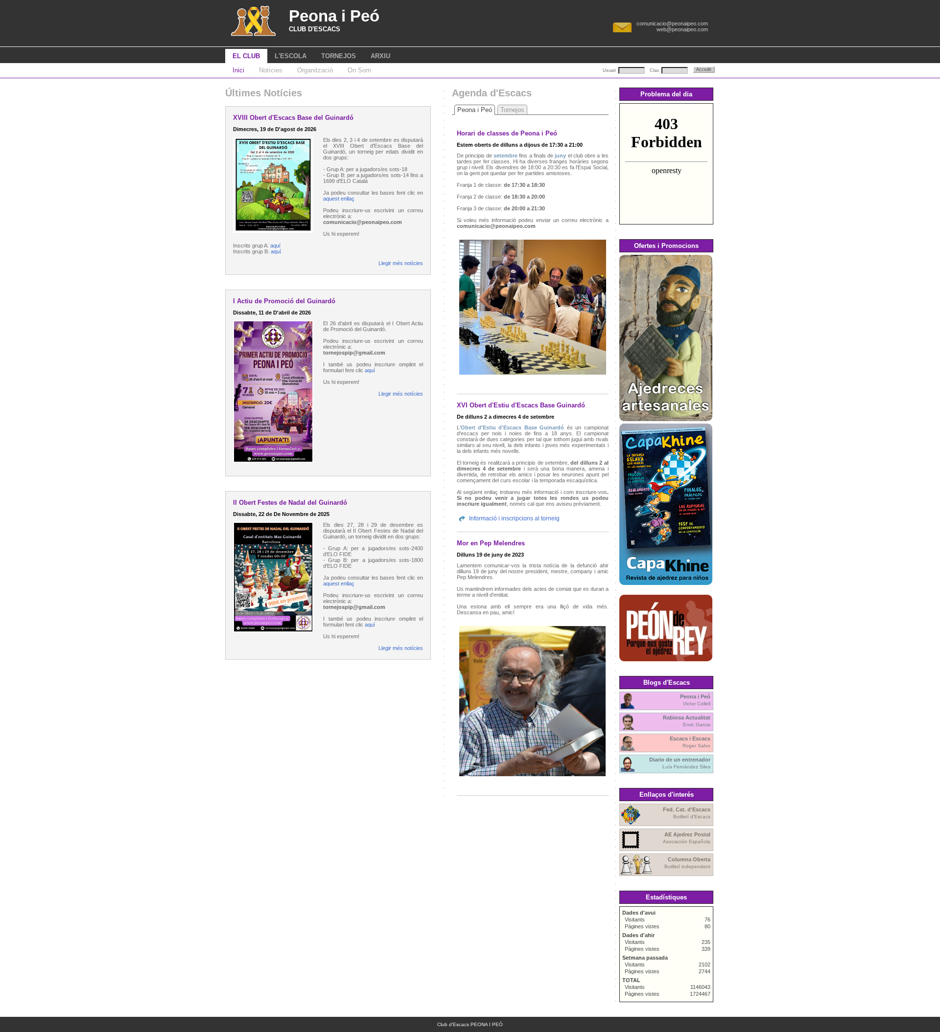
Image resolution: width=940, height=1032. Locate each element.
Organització (315, 70)
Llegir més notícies (400, 263)
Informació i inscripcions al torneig (514, 518)
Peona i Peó (474, 109)
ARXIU (380, 56)
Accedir (703, 69)
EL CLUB (246, 56)
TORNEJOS (338, 56)
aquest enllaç (338, 199)
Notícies (270, 70)
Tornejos (512, 109)
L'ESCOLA (290, 56)
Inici (238, 70)
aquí (275, 245)
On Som (359, 70)
